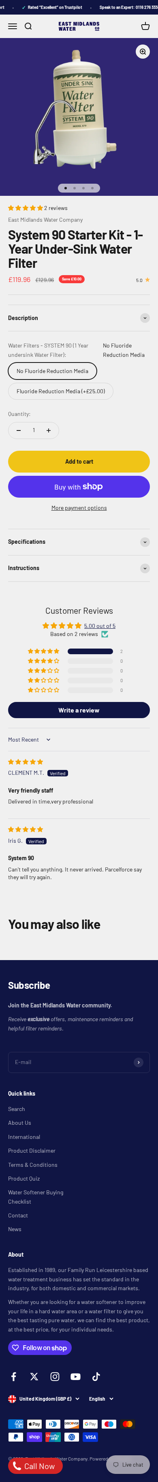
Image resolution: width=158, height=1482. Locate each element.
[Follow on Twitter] (34, 1376)
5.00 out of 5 (99, 625)
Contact (18, 1215)
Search (16, 1108)
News (14, 1228)
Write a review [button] (79, 710)
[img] (25, 761)
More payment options (79, 507)
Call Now (39, 1466)
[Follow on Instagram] (54, 1376)
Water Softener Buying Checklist (35, 1196)
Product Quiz (24, 1178)
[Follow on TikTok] (96, 1376)
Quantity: (19, 413)
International (24, 1136)
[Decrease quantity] (19, 430)
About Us (19, 1122)
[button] (26, 207)
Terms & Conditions (33, 1164)
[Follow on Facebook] (13, 1376)
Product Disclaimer (32, 1150)
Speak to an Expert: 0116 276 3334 (127, 7)
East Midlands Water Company (45, 219)
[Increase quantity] (48, 430)
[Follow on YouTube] (75, 1376)
